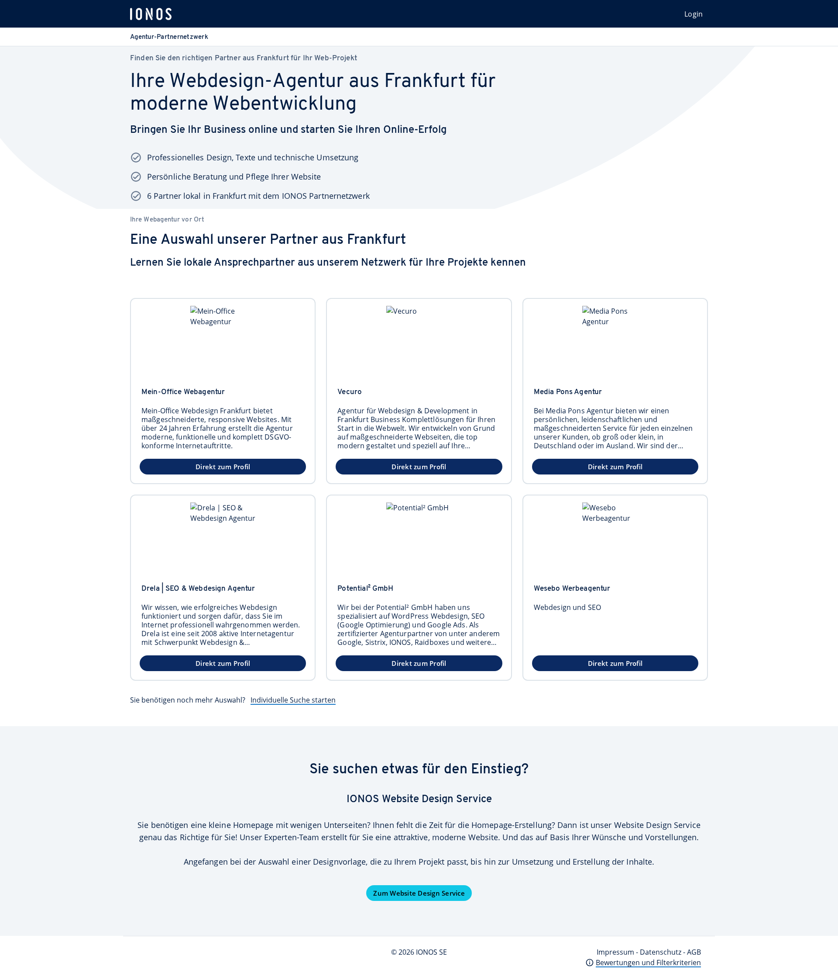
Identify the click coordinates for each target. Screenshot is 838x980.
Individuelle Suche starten (293, 700)
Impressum (615, 952)
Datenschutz (660, 952)
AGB (694, 952)
